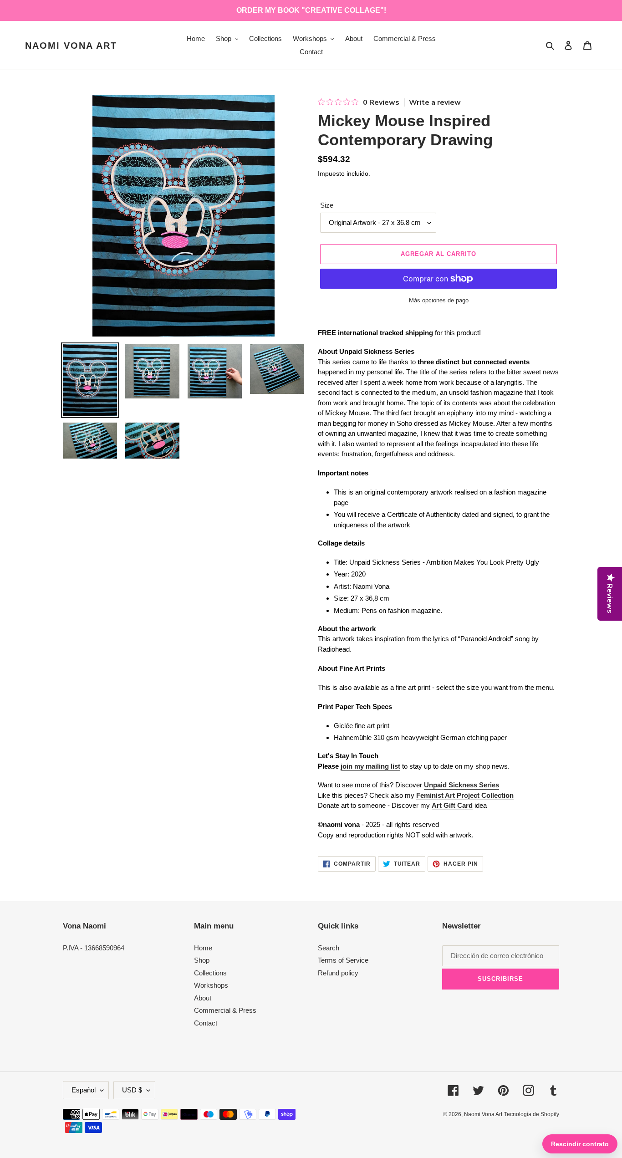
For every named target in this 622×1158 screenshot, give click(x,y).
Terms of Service (343, 960)
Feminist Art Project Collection (465, 795)
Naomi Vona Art (71, 46)
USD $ (132, 1090)
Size (326, 205)
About (202, 998)
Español (83, 1090)
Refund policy (338, 973)
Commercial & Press (225, 1010)
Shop (201, 960)
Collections (210, 973)
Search (328, 948)
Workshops (211, 985)
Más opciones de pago (439, 300)
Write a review (435, 102)
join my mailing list (370, 766)
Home (203, 948)
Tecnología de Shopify (531, 1114)
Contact (205, 1023)
